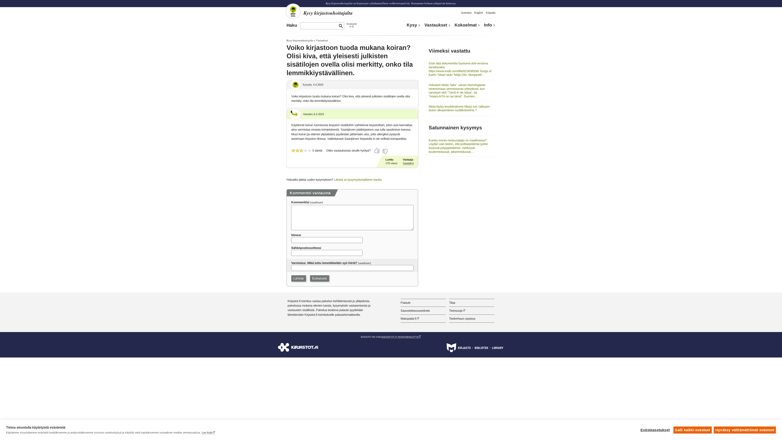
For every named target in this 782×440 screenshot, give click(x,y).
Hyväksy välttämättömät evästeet (744, 430)
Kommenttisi (300, 202)
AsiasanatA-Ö (351, 25)
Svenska (466, 12)
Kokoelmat (466, 25)
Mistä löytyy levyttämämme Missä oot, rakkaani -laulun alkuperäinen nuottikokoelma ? (460, 108)
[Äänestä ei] (385, 151)
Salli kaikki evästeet (692, 430)
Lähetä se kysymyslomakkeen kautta (357, 179)
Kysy (412, 25)
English (478, 12)
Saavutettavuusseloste (415, 310)
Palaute (406, 302)
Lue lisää (207, 432)
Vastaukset (435, 25)
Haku (292, 25)
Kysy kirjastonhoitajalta (300, 40)
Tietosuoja (455, 310)
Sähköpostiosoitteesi (306, 248)
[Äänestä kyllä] (377, 150)
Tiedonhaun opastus (462, 318)
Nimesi (296, 235)
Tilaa (452, 302)
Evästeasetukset (655, 430)
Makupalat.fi (408, 318)
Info (488, 25)
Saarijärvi (408, 163)
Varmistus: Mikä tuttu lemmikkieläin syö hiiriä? (324, 263)
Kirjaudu (490, 12)
